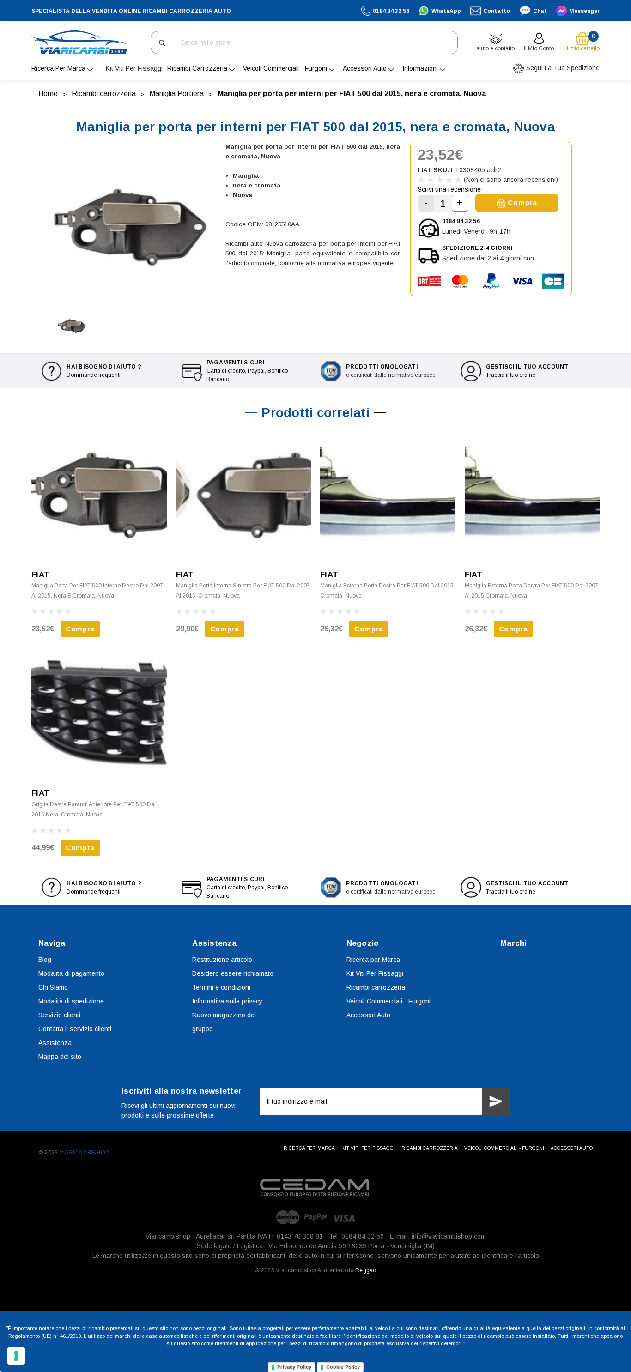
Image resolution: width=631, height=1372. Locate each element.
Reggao (365, 1270)
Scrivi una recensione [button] (449, 189)
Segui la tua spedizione (562, 68)
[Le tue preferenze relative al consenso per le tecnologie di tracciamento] (16, 1356)
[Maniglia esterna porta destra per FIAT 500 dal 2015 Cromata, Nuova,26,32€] (387, 495)
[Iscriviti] (496, 1101)
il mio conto (539, 48)
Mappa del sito (59, 1056)
